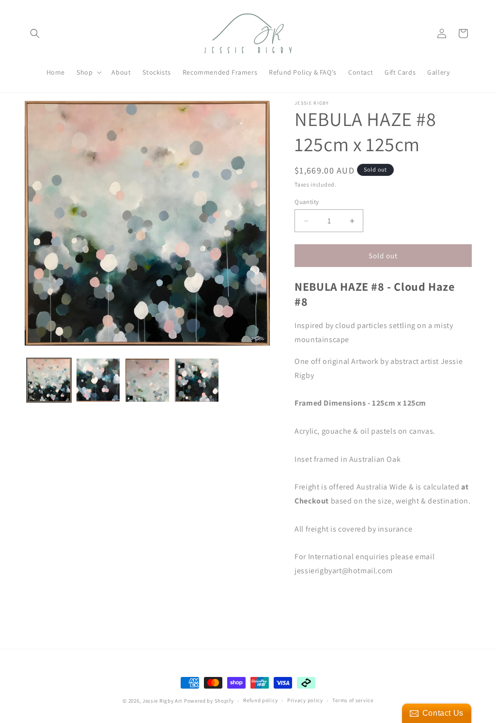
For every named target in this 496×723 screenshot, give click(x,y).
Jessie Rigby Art (162, 700)
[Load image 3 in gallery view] (147, 380)
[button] (35, 33)
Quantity (306, 202)
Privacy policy (305, 700)
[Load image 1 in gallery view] (49, 380)
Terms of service (352, 700)
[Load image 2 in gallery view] (98, 380)
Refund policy (260, 700)
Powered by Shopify (209, 700)
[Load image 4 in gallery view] (196, 380)
